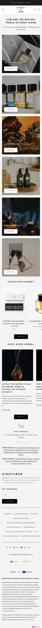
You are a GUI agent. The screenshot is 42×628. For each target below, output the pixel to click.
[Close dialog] (40, 301)
